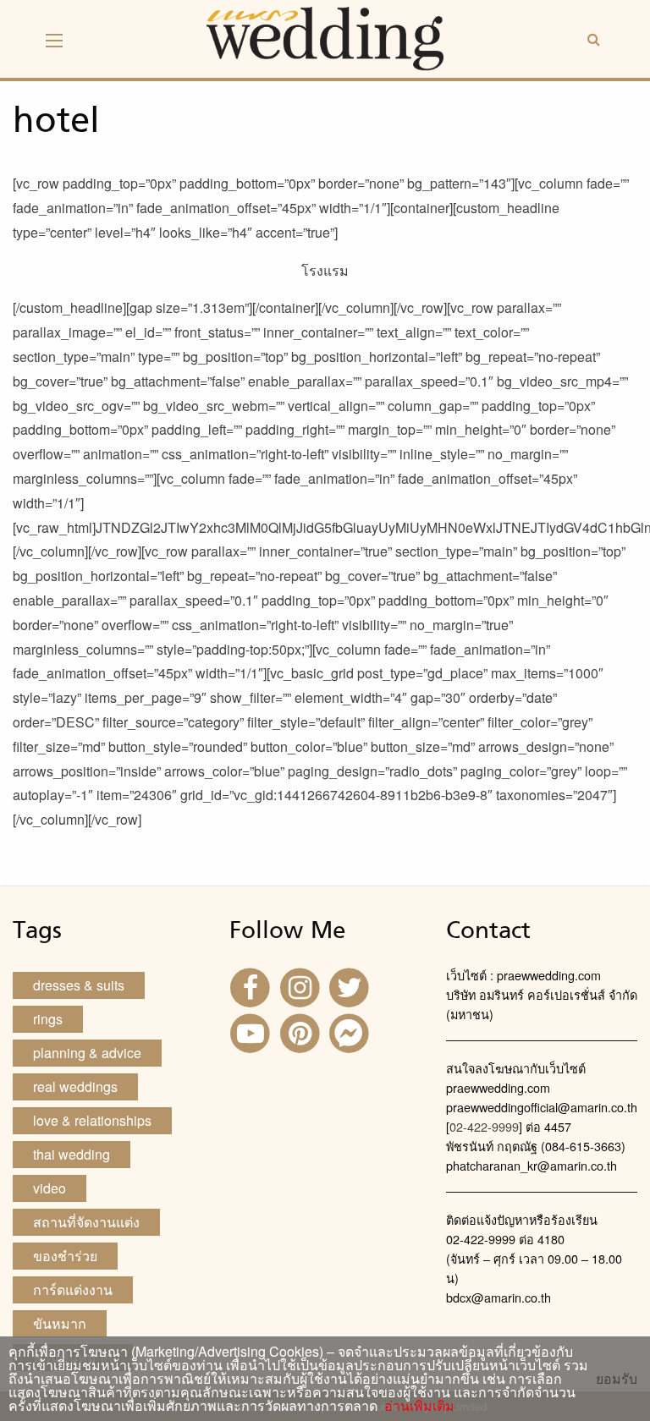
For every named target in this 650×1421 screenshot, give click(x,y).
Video (49, 1188)
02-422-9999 (484, 1126)
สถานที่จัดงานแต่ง (86, 1222)
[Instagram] (301, 986)
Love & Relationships (92, 1120)
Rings (48, 1019)
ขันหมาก (59, 1323)
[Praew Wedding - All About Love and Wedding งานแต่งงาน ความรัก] (325, 37)
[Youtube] (252, 1031)
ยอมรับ (616, 1378)
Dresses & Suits (78, 985)
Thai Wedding (71, 1154)
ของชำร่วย (65, 1255)
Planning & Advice (87, 1052)
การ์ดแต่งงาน (73, 1289)
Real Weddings (75, 1086)
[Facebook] (252, 986)
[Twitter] (351, 986)
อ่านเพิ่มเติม (415, 1405)
